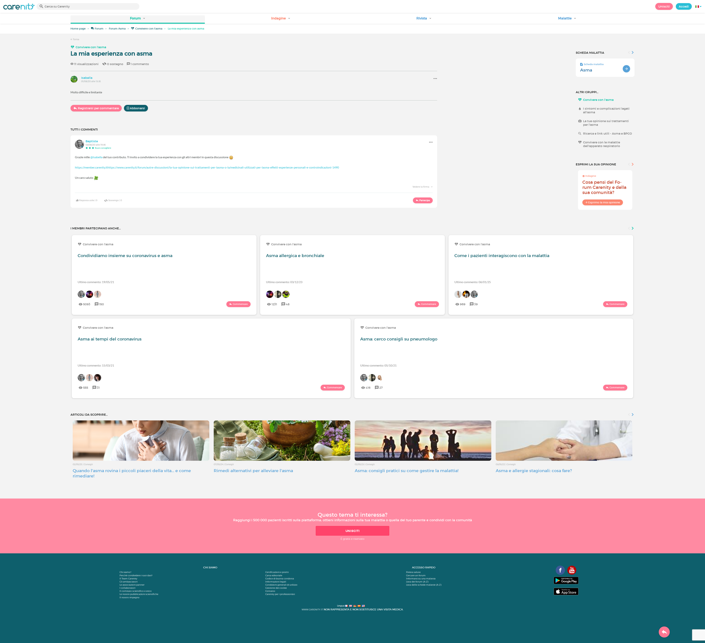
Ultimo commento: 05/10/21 (378, 365)
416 (368, 387)
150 (101, 304)
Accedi (684, 6)
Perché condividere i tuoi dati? (136, 575)
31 (98, 387)
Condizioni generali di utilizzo (281, 584)
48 (288, 304)
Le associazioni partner (132, 584)
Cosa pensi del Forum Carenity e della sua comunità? (604, 187)
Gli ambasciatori (129, 581)
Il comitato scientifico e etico (136, 591)
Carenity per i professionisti (280, 594)
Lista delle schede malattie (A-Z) (423, 584)
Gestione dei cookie (276, 588)
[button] (137, 19)
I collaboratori (127, 588)
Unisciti (664, 6)
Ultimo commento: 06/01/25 (472, 282)
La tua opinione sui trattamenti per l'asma (606, 123)
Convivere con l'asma (148, 28)
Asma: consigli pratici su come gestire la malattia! (406, 470)
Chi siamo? (125, 572)
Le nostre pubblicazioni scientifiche (139, 594)
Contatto (270, 591)
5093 (86, 304)
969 (462, 304)
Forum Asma (117, 28)
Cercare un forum (416, 575)
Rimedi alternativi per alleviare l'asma (253, 470)
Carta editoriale (273, 575)
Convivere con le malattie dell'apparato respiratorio (601, 144)
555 (85, 387)
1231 (274, 304)
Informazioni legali (275, 581)
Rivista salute (413, 572)
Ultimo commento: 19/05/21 (96, 282)
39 (476, 304)
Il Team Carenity (128, 578)
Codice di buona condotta (279, 578)
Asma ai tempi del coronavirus (110, 339)
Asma (586, 70)
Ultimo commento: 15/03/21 (96, 365)
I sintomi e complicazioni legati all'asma (606, 110)
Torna (75, 39)
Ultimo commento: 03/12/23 (284, 282)
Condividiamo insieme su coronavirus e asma (125, 255)
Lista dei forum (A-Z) (417, 581)
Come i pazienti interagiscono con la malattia (501, 255)
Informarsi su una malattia (420, 578)
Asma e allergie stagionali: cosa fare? (534, 470)
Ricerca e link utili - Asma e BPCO (607, 133)
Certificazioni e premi (277, 572)
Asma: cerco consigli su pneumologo (398, 339)
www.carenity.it (312, 609)
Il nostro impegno (130, 597)
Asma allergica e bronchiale (295, 255)
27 (381, 387)
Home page (78, 28)
